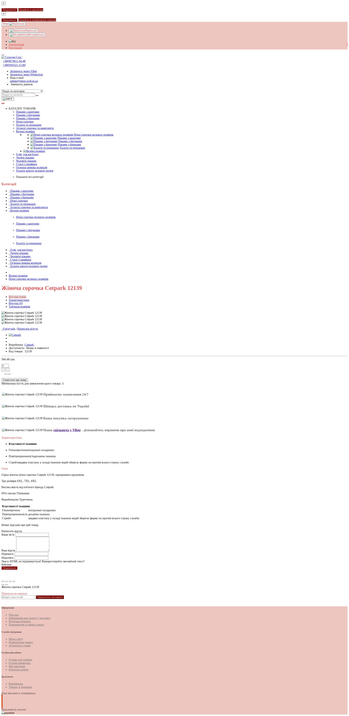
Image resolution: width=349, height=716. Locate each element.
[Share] (6, 581)
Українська (31, 30)
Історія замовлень (20, 663)
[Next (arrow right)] (6, 584)
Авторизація (16, 44)
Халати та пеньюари (28, 124)
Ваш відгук (8, 550)
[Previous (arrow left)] (2, 584)
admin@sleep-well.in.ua (24, 81)
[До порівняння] (9, 374)
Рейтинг (6, 564)
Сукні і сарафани (26, 164)
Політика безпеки (20, 621)
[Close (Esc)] (2, 581)
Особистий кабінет (20, 659)
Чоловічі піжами (26, 160)
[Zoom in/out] (13, 581)
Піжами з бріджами (28, 115)
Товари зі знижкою (20, 687)
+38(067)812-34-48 (14, 61)
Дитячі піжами (25, 157)
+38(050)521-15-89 (14, 65)
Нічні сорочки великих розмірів (93, 134)
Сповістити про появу (15, 380)
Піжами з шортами (27, 111)
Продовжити (9, 10)
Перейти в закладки (30, 9)
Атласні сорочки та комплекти (35, 128)
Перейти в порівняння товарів (37, 19)
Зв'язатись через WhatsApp (26, 74)
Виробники (16, 683)
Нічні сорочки (25, 121)
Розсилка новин (19, 669)
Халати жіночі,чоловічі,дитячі (34, 170)
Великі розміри (25, 131)
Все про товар (17, 296)
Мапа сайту (16, 639)
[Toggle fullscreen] (10, 581)
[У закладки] (5, 374)
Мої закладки (17, 666)
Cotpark (29, 344)
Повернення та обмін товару (26, 624)
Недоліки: (7, 557)
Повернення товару (21, 642)
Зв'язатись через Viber (23, 71)
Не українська (36, 34)
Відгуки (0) (16, 303)
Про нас (14, 614)
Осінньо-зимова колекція (31, 167)
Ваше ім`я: (7, 534)
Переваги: (7, 553)
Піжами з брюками (27, 118)
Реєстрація (15, 47)
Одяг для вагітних (27, 154)
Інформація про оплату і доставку (30, 618)
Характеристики (19, 300)
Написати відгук (27, 328)
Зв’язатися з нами (20, 645)
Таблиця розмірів (19, 306)
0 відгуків (8, 328)
